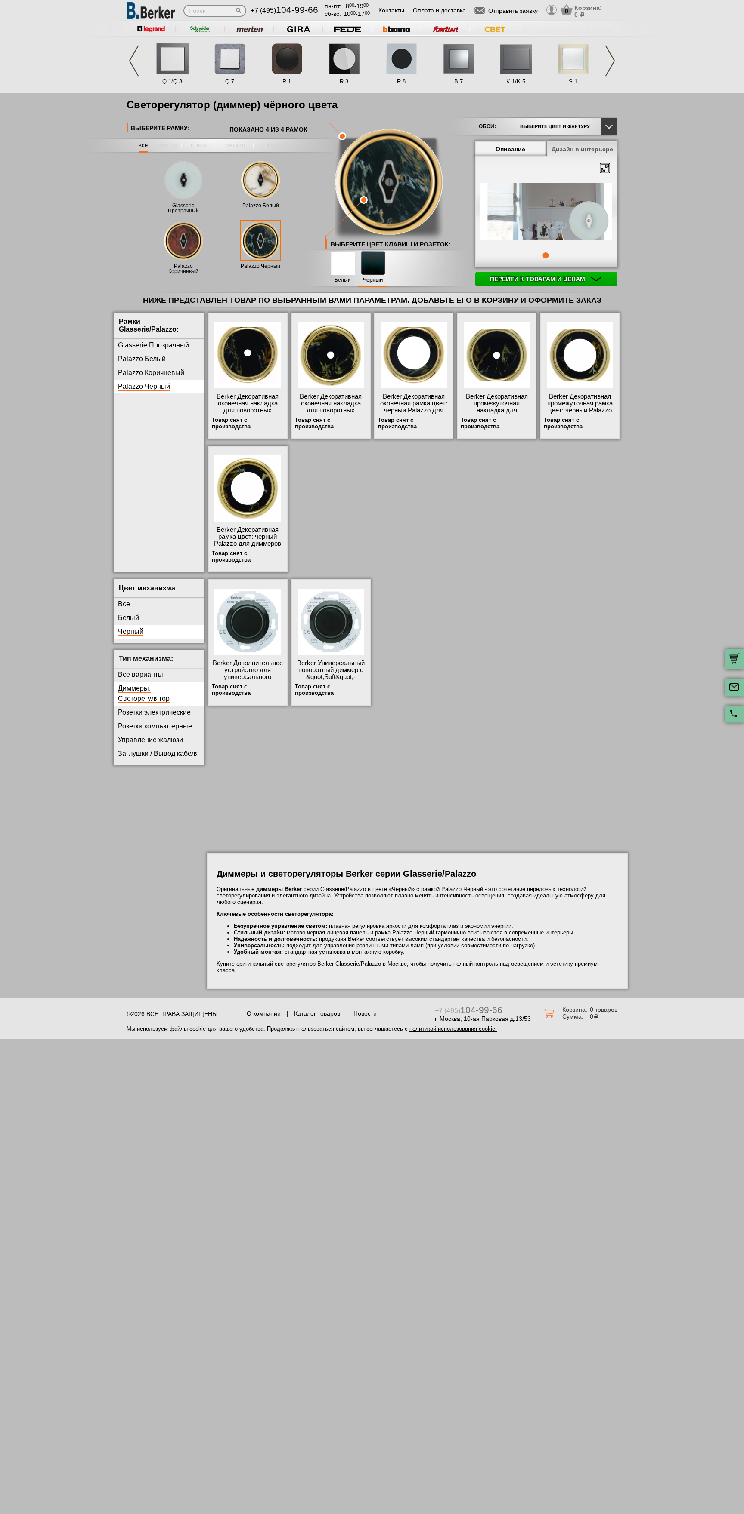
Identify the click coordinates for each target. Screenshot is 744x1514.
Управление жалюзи (150, 739)
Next (610, 61)
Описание (510, 149)
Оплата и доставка (439, 10)
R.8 (401, 81)
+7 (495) (284, 10)
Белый (343, 280)
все (143, 145)
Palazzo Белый (260, 205)
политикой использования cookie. (453, 1029)
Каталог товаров (317, 1013)
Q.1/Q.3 (172, 81)
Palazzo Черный (260, 266)
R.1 (286, 81)
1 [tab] (545, 255)
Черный (373, 280)
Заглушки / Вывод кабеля (158, 753)
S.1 (573, 81)
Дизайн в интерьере (582, 149)
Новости (365, 1013)
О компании (264, 1013)
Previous (134, 61)
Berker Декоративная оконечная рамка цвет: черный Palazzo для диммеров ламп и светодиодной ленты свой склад (413, 413)
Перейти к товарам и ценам (538, 279)
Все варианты (140, 674)
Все (124, 604)
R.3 (344, 81)
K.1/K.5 (515, 81)
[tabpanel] (546, 212)
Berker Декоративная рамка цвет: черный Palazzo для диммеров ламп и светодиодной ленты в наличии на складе (247, 547)
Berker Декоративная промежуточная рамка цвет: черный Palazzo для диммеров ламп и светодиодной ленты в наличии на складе (580, 413)
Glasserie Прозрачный (183, 208)
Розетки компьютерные (155, 726)
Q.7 (229, 81)
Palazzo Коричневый (183, 269)
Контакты (391, 10)
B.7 (458, 81)
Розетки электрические (154, 712)
